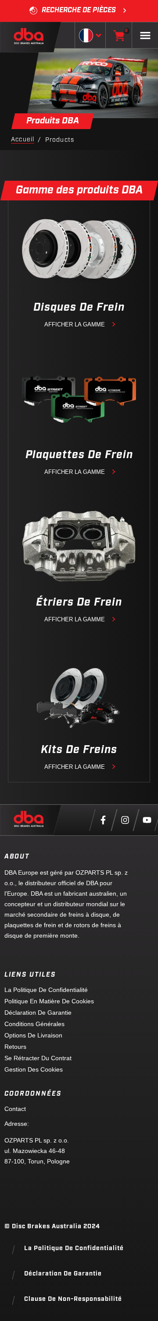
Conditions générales (34, 1023)
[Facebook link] (103, 820)
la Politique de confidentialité (46, 989)
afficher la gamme (74, 324)
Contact (15, 1108)
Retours (15, 1046)
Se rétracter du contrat (38, 1058)
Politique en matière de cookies (49, 1001)
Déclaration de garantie (38, 1012)
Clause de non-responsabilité (73, 1299)
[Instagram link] (125, 820)
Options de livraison (33, 1035)
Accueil (22, 140)
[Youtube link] (147, 820)
